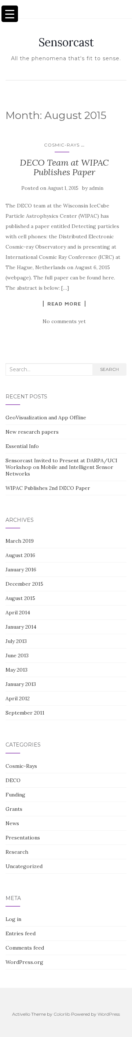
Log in (13, 919)
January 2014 (21, 627)
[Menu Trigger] (9, 14)
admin (96, 188)
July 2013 (16, 641)
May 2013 (16, 669)
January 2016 (21, 569)
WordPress (109, 1014)
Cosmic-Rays (62, 145)
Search (109, 369)
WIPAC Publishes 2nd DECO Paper (48, 488)
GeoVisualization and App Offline (46, 417)
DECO (13, 780)
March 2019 (20, 541)
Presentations (23, 837)
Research (17, 852)
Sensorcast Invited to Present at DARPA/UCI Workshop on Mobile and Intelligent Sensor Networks (61, 467)
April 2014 (18, 612)
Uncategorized (24, 866)
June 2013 (17, 655)
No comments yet (64, 321)
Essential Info (22, 446)
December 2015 (24, 584)
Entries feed (21, 933)
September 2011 (25, 712)
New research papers (32, 432)
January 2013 (21, 684)
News (12, 823)
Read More (64, 304)
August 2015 (20, 598)
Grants (14, 809)
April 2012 (18, 698)
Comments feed (25, 947)
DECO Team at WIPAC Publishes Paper (64, 167)
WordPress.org (24, 962)
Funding (15, 794)
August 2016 (20, 555)
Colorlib (62, 1014)
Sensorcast (66, 42)
